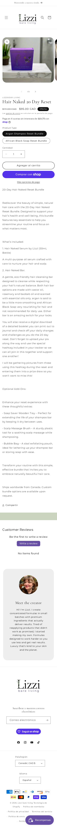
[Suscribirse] (47, 720)
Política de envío (17, 816)
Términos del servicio (42, 811)
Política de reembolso (33, 807)
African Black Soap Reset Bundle (26, 140)
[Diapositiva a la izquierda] (21, 91)
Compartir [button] (12, 505)
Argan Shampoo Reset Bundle (24, 133)
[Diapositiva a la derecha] (35, 91)
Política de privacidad (18, 811)
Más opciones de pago (28, 182)
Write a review (28, 543)
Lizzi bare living (25, 803)
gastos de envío (13, 113)
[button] (6, 17)
